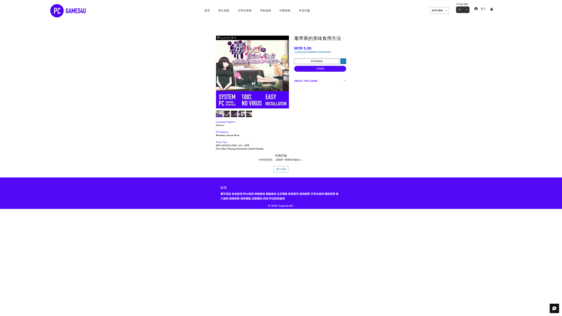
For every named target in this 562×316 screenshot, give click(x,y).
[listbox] (439, 10)
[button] (439, 10)
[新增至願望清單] (343, 61)
